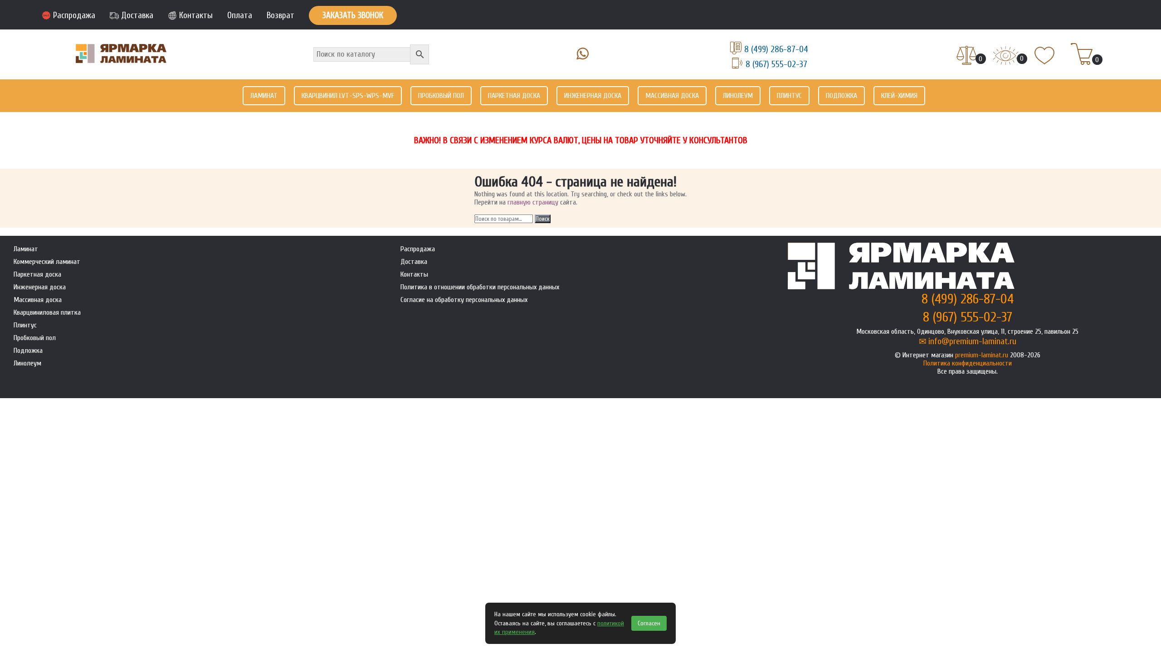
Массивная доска (672, 96)
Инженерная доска (592, 96)
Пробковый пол (441, 96)
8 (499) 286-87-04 (776, 49)
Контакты (196, 15)
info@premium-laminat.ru (972, 341)
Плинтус (789, 96)
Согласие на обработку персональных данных (463, 300)
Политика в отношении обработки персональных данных (479, 287)
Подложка (841, 96)
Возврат (280, 15)
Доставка (137, 15)
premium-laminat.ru (981, 355)
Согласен (649, 623)
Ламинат (264, 96)
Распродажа (74, 15)
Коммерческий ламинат (47, 262)
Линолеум (738, 96)
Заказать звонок (352, 15)
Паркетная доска (514, 96)
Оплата (239, 15)
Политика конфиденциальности (967, 363)
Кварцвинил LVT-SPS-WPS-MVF (348, 96)
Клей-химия (899, 96)
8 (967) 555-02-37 (776, 64)
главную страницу (532, 202)
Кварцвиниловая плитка (47, 312)
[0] (966, 56)
